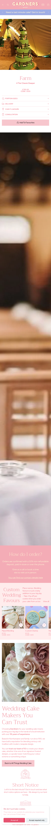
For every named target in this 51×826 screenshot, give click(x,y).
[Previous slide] (2, 12)
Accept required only (36, 820)
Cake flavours (12, 109)
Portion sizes (11, 98)
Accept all (14, 820)
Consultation (11, 114)
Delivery (9, 104)
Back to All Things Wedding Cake (18, 763)
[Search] (7, 4)
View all (46, 601)
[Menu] (2, 4)
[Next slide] (48, 12)
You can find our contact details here (25, 577)
